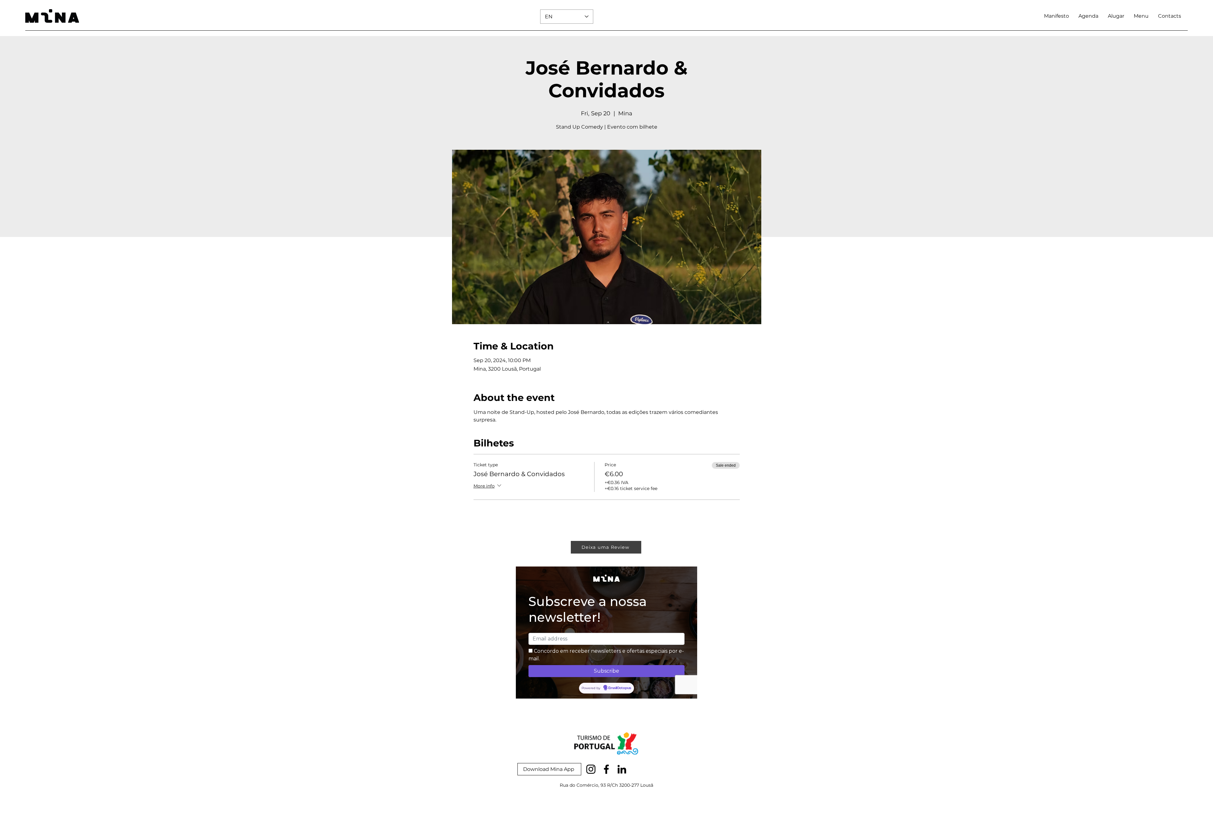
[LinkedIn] (622, 769)
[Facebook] (606, 769)
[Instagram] (591, 769)
